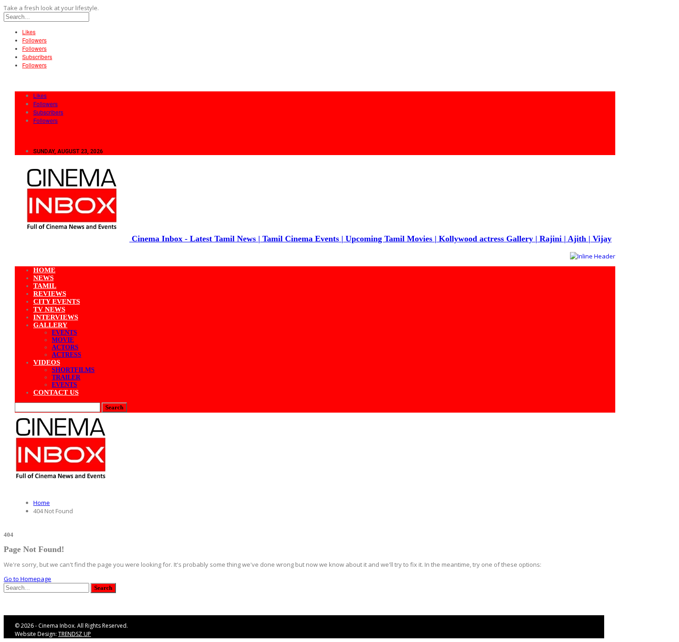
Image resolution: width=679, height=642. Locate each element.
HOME (44, 270)
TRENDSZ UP (74, 634)
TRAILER (66, 377)
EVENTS (64, 332)
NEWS (43, 278)
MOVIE (63, 339)
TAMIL (44, 285)
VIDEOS (46, 362)
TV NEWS (49, 309)
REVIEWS (49, 293)
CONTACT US (56, 392)
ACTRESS (66, 354)
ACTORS (65, 347)
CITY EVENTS (56, 301)
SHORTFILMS (73, 369)
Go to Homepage (27, 579)
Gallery (50, 325)
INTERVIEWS (55, 317)
